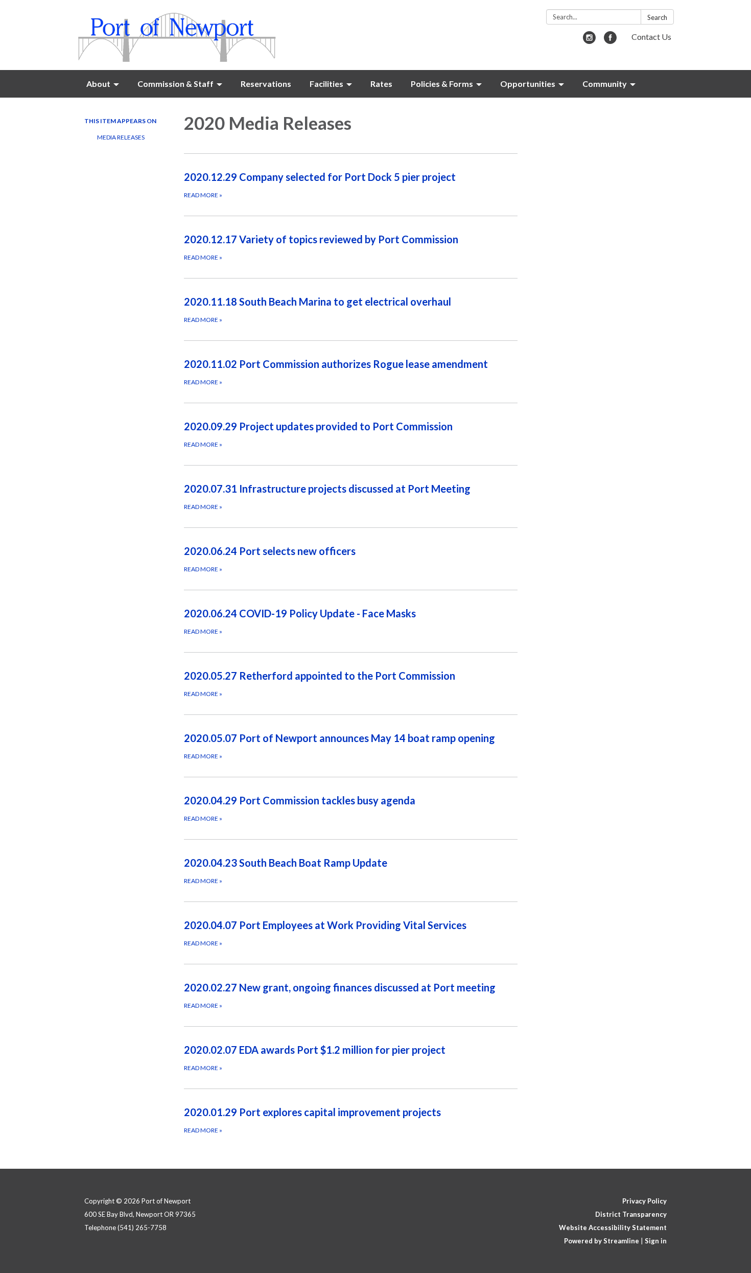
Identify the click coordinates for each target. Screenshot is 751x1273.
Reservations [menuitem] (266, 83)
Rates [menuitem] (381, 83)
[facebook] (610, 40)
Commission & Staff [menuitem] (175, 83)
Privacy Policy (644, 1201)
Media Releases (121, 137)
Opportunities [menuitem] (527, 83)
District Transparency (631, 1214)
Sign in (656, 1241)
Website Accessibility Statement (613, 1227)
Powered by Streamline (601, 1241)
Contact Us (651, 36)
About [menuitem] (98, 83)
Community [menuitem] (604, 83)
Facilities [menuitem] (326, 83)
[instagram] (589, 40)
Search (657, 17)
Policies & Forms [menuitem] (442, 83)
